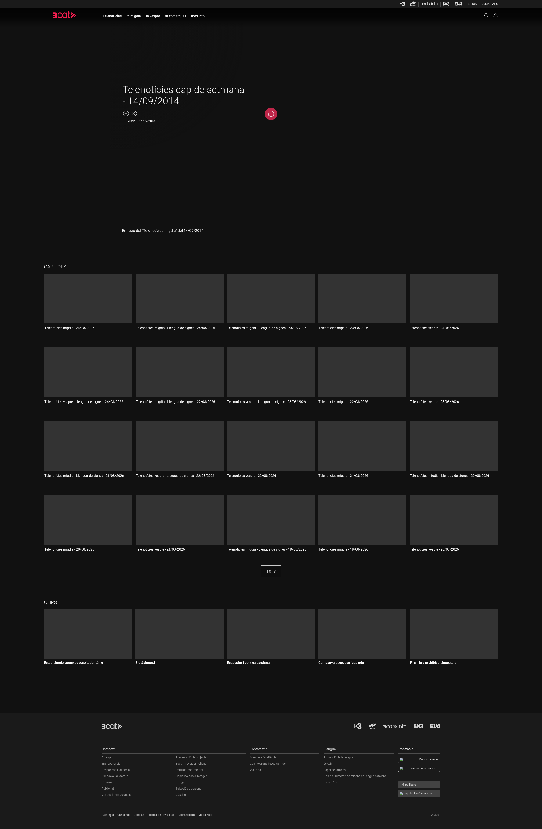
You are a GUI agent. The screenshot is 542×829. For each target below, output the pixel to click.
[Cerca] (488, 15)
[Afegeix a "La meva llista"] (126, 113)
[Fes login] (495, 15)
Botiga (472, 4)
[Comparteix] (134, 113)
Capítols (55, 267)
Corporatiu (490, 4)
